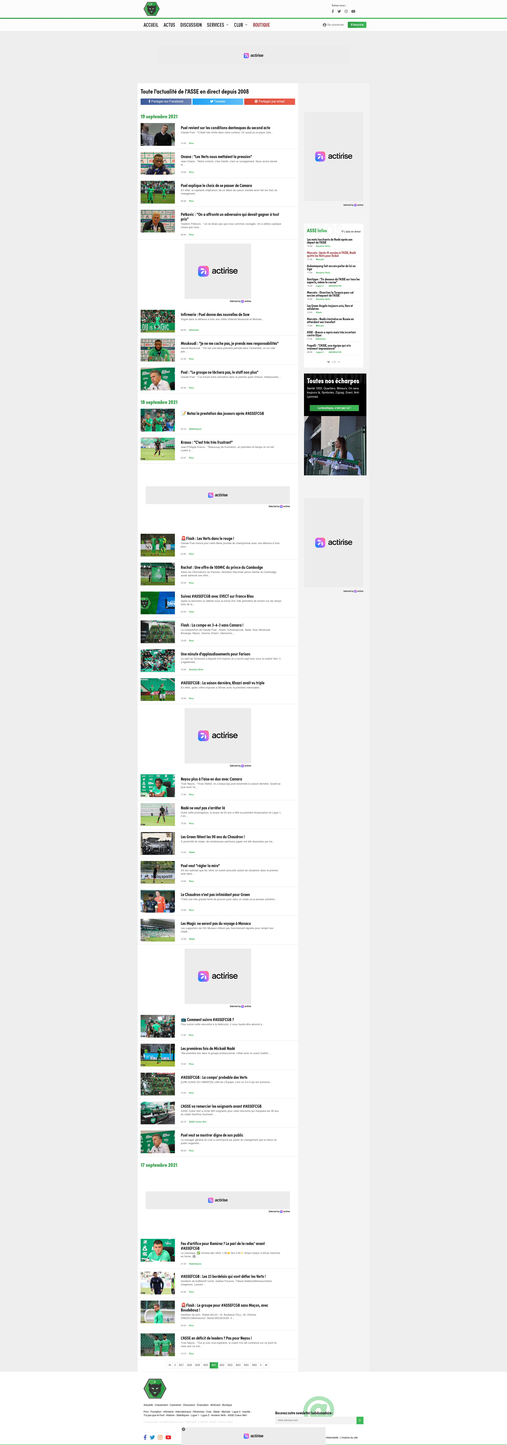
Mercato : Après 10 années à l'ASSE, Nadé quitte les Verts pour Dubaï (331, 254)
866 (254, 1365)
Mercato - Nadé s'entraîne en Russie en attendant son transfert (330, 320)
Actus (169, 25)
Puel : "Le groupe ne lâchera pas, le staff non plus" (219, 372)
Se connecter (333, 25)
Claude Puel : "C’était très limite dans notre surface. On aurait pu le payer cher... (227, 132)
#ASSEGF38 (335, 286)
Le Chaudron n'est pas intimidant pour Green (215, 894)
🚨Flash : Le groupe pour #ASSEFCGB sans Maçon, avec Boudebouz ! (224, 1307)
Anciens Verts (196, 670)
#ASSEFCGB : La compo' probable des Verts (214, 1077)
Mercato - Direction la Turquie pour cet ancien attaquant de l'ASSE (330, 294)
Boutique (261, 25)
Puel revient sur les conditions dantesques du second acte (225, 127)
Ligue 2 (320, 286)
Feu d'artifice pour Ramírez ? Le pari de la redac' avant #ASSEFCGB (223, 1245)
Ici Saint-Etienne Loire (171, 1422)
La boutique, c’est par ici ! (334, 408)
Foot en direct (225, 1422)
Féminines (198, 1412)
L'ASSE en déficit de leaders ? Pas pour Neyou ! (216, 1337)
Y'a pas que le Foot (154, 1415)
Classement (161, 1405)
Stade (192, 852)
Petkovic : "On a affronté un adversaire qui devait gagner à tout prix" (230, 216)
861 (214, 1365)
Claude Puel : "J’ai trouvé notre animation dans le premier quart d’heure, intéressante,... (231, 377)
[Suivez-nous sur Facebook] (145, 1438)
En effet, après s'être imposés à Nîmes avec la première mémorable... (221, 687)
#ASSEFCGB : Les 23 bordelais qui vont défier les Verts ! (223, 1276)
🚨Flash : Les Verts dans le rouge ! (207, 538)
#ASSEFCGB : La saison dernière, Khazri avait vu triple (222, 682)
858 (189, 1365)
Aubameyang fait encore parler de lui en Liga (331, 267)
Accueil (151, 25)
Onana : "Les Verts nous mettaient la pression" (216, 156)
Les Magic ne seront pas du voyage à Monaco (216, 923)
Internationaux (183, 1412)
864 (238, 1365)
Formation (156, 1412)
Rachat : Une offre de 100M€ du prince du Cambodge (222, 567)
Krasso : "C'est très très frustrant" (207, 442)
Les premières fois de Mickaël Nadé (208, 1048)
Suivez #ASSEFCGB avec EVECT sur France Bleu (217, 596)
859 (197, 1365)
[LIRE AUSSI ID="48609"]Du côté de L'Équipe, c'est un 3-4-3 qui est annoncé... (226, 1082)
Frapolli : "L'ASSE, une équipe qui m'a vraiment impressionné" (329, 347)
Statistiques (195, 429)
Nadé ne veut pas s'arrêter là (203, 807)
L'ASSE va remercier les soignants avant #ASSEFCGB (221, 1106)
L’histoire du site (349, 1438)
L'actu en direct (350, 231)
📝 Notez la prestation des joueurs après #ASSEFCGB (222, 413)
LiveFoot (203, 1422)
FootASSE (190, 1422)
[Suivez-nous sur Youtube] (168, 1438)
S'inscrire (357, 24)
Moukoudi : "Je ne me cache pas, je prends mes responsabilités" (230, 343)
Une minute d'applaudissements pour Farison (215, 653)
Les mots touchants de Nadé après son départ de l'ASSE (330, 241)
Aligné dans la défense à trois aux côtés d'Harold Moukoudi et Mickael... (222, 319)
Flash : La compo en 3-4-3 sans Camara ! (212, 624)
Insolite (246, 1412)
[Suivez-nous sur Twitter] (152, 1438)
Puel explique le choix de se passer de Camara (216, 185)
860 (205, 1365)
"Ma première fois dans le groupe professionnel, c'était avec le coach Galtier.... (226, 1053)
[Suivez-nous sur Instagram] (160, 1438)
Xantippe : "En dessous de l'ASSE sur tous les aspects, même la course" (333, 281)
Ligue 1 (195, 1415)
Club (191, 612)
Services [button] (218, 25)
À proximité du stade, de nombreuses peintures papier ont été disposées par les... (228, 841)
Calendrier (175, 1405)
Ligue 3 (236, 1412)
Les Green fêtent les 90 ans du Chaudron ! (213, 836)
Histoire (170, 1415)
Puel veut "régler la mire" (200, 865)
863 (230, 1365)
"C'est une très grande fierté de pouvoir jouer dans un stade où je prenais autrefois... (229, 899)
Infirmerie (194, 330)
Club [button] (241, 25)
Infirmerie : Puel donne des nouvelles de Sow (215, 314)
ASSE (213, 1422)
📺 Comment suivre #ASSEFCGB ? (207, 1019)
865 (246, 1365)
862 (222, 1365)
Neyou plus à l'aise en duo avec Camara (211, 778)
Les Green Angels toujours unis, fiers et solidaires (330, 307)
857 (181, 1365)
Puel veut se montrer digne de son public (212, 1134)
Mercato (320, 260)
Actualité (148, 1405)
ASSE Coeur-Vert (197, 1122)
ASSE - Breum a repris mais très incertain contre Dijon (331, 334)
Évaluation (203, 1405)
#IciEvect (215, 1405)
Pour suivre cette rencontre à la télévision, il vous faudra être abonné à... (222, 1024)
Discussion (191, 25)
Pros (191, 143)
